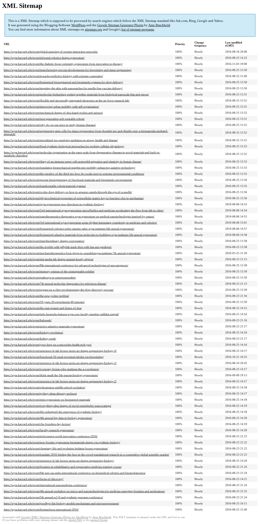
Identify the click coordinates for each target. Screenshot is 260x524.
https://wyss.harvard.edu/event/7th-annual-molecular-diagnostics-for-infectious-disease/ (55, 283)
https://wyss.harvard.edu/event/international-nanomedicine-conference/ (45, 485)
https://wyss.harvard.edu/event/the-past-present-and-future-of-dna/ (43, 308)
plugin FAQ (75, 520)
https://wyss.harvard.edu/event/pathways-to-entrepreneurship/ (40, 277)
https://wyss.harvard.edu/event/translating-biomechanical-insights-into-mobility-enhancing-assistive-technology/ (69, 167)
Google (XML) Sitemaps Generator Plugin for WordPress (54, 517)
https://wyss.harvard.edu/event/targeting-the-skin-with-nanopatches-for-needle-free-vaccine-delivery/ (63, 88)
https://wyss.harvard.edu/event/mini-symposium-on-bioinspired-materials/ (47, 399)
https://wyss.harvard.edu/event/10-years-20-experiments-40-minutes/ (44, 301)
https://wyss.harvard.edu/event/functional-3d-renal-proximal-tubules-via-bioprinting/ (54, 356)
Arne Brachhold (159, 25)
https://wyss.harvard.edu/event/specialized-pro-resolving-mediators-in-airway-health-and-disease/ (61, 140)
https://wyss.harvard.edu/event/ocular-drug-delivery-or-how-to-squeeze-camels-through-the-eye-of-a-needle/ (68, 192)
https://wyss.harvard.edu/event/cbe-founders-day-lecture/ (37, 424)
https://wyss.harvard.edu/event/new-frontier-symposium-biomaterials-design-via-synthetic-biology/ (62, 442)
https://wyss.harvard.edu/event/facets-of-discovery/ (33, 479)
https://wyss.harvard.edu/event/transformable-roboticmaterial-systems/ (45, 185)
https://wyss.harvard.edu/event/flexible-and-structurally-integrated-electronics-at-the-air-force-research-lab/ (66, 100)
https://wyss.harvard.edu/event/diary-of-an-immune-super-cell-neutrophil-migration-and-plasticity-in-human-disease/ (72, 161)
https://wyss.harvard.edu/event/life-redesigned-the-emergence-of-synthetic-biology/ (53, 411)
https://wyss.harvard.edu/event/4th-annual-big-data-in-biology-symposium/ (48, 417)
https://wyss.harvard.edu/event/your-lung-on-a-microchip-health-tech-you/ (48, 344)
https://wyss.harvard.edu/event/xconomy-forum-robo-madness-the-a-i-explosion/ (51, 369)
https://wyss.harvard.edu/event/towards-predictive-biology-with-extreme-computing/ (53, 76)
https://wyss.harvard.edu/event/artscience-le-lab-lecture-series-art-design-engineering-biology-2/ (60, 381)
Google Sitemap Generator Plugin (120, 25)
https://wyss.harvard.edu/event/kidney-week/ (30, 338)
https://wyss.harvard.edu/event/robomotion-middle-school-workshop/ (44, 387)
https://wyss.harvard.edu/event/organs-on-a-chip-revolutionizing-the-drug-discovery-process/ (58, 289)
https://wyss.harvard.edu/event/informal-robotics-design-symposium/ (44, 57)
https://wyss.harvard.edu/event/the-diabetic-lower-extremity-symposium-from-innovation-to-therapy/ (63, 63)
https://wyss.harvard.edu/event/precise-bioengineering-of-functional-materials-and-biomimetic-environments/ (68, 179)
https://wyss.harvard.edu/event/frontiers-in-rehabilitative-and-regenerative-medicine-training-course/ (63, 466)
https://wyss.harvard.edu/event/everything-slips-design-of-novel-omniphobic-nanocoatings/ (57, 405)
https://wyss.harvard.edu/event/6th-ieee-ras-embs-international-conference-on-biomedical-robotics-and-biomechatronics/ (74, 472)
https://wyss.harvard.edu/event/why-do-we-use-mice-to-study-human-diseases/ (50, 124)
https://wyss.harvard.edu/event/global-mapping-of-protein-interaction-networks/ (51, 51)
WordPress (78, 25)
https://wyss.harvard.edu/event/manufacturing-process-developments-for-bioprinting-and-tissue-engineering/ (68, 69)
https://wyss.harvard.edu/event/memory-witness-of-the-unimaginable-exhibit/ (49, 271)
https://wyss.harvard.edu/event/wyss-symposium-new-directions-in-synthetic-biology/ (54, 204)
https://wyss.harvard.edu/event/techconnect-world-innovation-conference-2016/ (51, 436)
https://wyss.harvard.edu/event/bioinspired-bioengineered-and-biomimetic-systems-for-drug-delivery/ (63, 82)
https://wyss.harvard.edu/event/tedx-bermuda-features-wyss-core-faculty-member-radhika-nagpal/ (61, 314)
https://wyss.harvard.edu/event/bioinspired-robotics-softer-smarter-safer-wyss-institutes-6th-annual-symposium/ (69, 228)
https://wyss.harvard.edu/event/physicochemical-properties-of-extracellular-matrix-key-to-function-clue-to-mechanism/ (74, 198)
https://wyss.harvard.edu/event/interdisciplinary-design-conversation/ (44, 240)
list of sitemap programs (137, 29)
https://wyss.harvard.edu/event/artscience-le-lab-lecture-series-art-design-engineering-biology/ (59, 460)
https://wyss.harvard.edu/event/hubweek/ (28, 320)
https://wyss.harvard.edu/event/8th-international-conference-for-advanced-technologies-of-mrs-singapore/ (66, 265)
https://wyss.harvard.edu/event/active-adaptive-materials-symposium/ (44, 326)
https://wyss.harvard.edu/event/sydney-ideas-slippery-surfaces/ (40, 393)
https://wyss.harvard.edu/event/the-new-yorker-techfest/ (36, 295)
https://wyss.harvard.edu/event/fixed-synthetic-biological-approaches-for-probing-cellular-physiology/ (64, 146)
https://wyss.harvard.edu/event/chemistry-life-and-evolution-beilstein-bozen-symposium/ (56, 448)
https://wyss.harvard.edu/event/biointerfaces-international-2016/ (41, 509)
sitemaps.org (93, 29)
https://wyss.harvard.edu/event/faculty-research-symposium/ (39, 430)
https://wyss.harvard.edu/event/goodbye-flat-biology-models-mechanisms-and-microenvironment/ (61, 503)
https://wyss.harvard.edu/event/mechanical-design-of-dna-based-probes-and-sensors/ (53, 112)
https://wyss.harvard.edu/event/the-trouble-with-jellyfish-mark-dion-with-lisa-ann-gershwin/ (58, 247)
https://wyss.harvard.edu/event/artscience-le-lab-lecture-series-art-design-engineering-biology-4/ (60, 350)
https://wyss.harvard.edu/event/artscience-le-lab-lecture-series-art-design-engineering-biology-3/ (60, 363)
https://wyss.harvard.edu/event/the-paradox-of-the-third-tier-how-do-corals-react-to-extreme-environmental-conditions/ (74, 173)
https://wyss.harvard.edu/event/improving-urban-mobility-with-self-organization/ (51, 106)
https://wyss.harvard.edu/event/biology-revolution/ (33, 332)
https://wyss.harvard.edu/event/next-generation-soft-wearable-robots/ (44, 118)
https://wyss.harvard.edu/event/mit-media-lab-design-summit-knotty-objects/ (48, 259)
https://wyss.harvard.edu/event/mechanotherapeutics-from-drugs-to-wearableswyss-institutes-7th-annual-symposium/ (72, 253)
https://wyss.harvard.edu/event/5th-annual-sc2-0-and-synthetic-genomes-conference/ (53, 497)
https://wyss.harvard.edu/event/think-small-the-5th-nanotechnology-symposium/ (51, 375)
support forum (98, 520)
